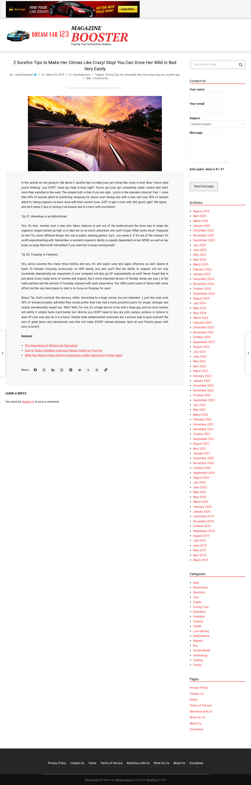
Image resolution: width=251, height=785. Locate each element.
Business (199, 592)
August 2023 (201, 347)
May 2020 (199, 492)
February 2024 (202, 322)
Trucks (197, 665)
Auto (196, 582)
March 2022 (200, 414)
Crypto (197, 602)
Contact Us (197, 693)
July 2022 (199, 405)
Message (196, 132)
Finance (198, 621)
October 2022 (202, 395)
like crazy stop (145, 74)
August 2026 (201, 211)
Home (193, 699)
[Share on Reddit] (79, 369)
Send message (204, 186)
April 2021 (199, 448)
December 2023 (203, 327)
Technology (200, 655)
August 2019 (201, 536)
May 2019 (199, 550)
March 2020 (200, 502)
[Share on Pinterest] (70, 369)
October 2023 (202, 337)
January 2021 (201, 453)
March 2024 (200, 318)
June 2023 (200, 356)
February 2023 (202, 376)
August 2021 (201, 443)
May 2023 (199, 361)
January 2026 (201, 225)
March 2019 (200, 560)
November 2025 (203, 235)
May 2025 (199, 254)
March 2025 (200, 264)
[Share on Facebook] (35, 369)
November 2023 (203, 332)
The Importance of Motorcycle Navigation (51, 345)
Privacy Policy (199, 687)
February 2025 (202, 269)
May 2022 (199, 409)
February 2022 (202, 419)
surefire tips (173, 74)
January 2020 (201, 511)
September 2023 (204, 342)
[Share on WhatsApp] (61, 369)
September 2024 (204, 293)
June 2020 (200, 487)
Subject (195, 118)
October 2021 (202, 434)
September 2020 (204, 473)
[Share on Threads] (97, 369)
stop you (160, 74)
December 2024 (203, 279)
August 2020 (201, 477)
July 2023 (199, 352)
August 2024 (201, 298)
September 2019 (204, 531)
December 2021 (203, 424)
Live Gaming (201, 631)
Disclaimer (196, 729)
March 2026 (200, 221)
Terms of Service (201, 705)
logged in (28, 401)
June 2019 (200, 545)
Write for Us (197, 717)
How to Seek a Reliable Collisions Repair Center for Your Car (63, 350)
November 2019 (203, 521)
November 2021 (203, 429)
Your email (197, 103)
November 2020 (203, 463)
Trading (197, 660)
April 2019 (199, 555)
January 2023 (201, 381)
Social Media (201, 650)
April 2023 (199, 366)
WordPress (152, 779)
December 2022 (203, 385)
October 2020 (202, 468)
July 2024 (199, 303)
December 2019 (203, 516)
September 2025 (204, 240)
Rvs (195, 645)
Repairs (198, 640)
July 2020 (199, 482)
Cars (196, 597)
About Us (195, 723)
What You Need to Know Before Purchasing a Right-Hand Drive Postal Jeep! (73, 355)
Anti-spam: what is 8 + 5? (207, 169)
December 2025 (203, 230)
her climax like (128, 74)
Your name (197, 89)
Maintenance (201, 636)
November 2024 (203, 284)
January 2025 (201, 274)
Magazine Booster (125, 779)
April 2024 (199, 313)
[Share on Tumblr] (88, 369)
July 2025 (199, 245)
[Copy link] (105, 369)
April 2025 (199, 259)
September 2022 (204, 400)
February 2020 (202, 507)
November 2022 (203, 390)
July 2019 (199, 540)
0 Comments (100, 78)
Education (199, 611)
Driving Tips (112, 74)
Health (197, 626)
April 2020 (199, 497)
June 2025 (200, 250)
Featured (199, 616)
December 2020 (203, 458)
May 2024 (199, 308)
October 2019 (202, 526)
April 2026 (199, 216)
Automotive (200, 587)
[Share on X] (44, 369)
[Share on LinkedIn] (52, 369)
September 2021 (204, 439)
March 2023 (200, 371)
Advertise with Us (201, 711)
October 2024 (202, 288)
